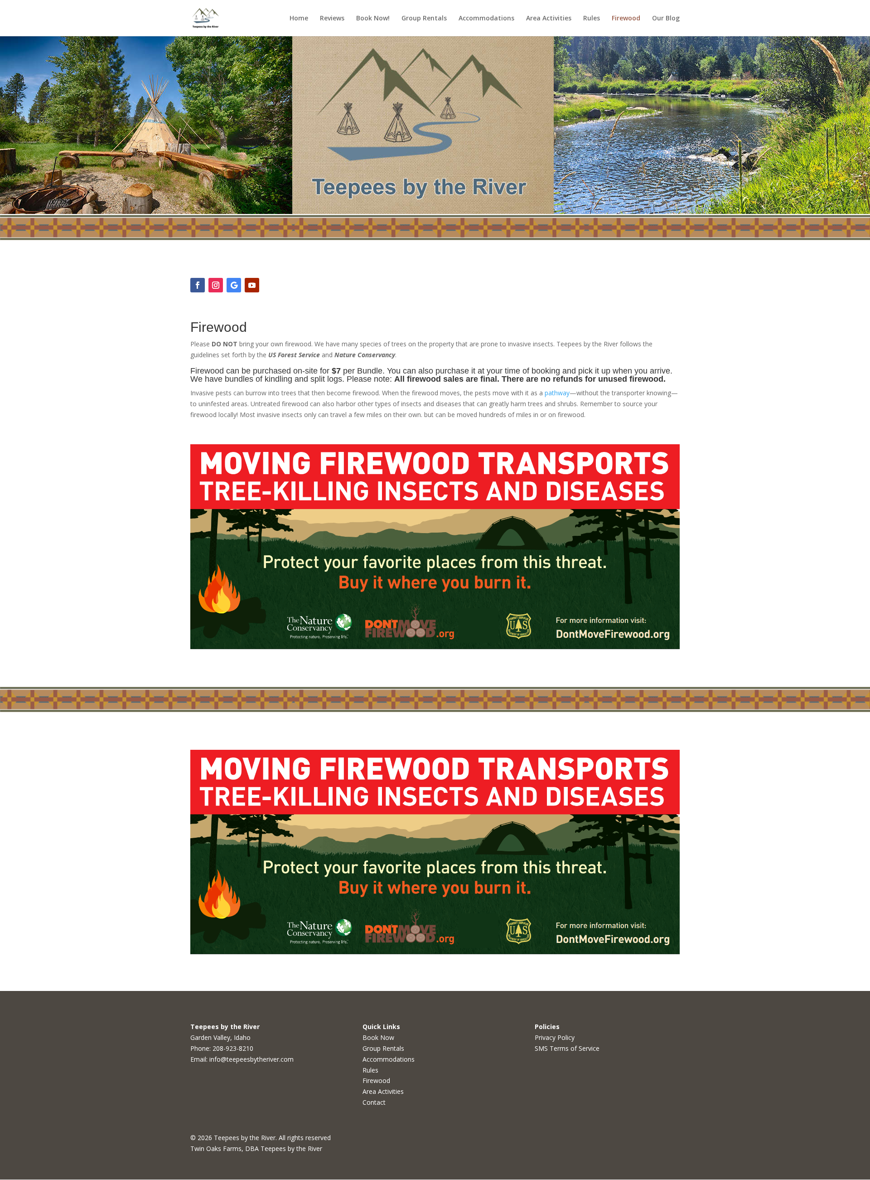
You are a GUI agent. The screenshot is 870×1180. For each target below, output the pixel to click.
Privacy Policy (555, 1037)
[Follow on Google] (234, 285)
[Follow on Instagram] (215, 285)
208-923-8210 (233, 1048)
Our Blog (666, 18)
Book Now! (373, 18)
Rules (591, 18)
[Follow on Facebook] (197, 285)
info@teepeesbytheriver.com (251, 1059)
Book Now (378, 1037)
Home (299, 18)
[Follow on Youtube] (252, 285)
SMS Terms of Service (567, 1048)
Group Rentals (424, 18)
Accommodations (486, 18)
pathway (557, 392)
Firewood (626, 18)
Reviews (332, 18)
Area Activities (548, 18)
